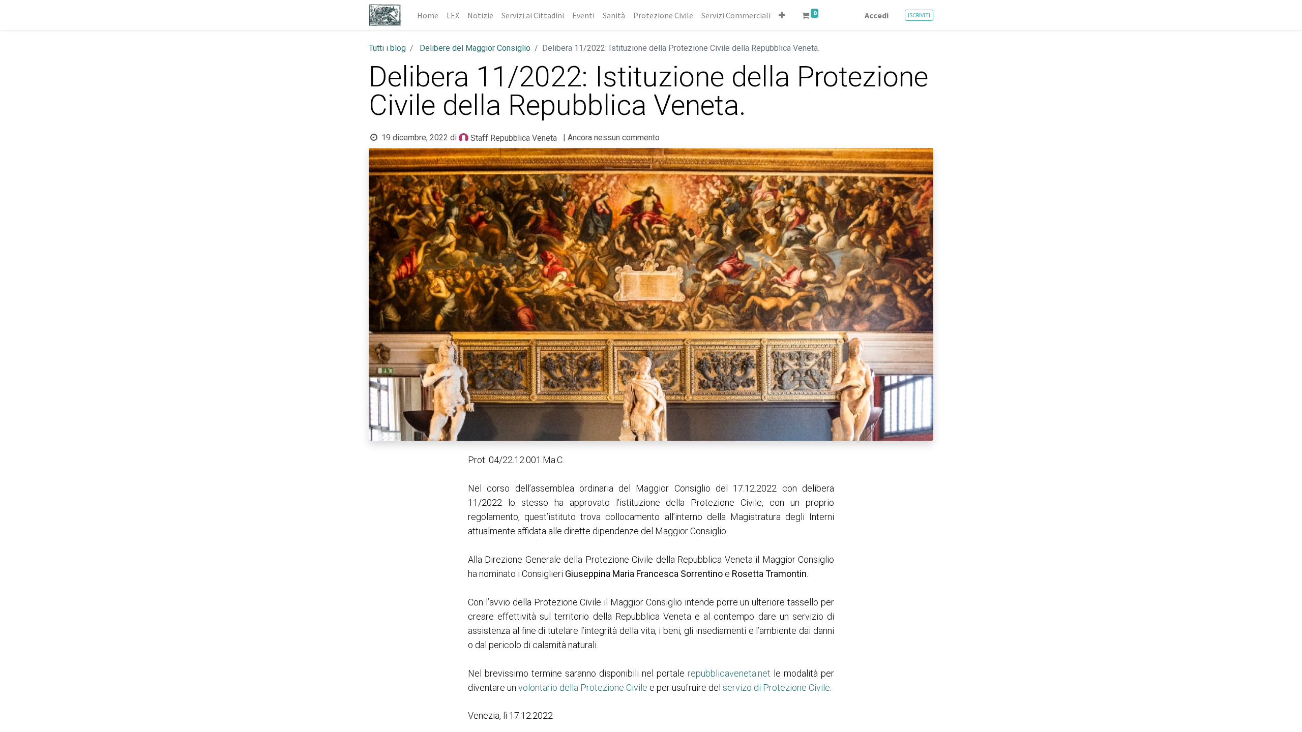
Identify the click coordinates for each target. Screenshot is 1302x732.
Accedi (877, 15)
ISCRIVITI (919, 15)
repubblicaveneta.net (729, 673)
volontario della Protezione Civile (582, 687)
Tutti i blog (387, 48)
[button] (782, 15)
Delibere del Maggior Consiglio (475, 48)
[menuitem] (427, 15)
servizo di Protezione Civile (776, 687)
